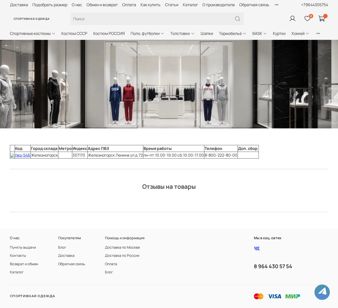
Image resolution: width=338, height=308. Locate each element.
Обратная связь (254, 4)
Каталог (190, 4)
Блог (62, 247)
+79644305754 (314, 4)
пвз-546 (22, 155)
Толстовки (180, 33)
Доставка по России (122, 255)
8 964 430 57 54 (273, 266)
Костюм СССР (74, 33)
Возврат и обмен (24, 263)
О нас (77, 4)
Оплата (129, 4)
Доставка (19, 4)
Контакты (18, 255)
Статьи (171, 4)
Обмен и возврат (102, 4)
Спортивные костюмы (30, 33)
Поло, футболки (145, 33)
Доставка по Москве (122, 247)
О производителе (218, 4)
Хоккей (298, 33)
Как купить (151, 4)
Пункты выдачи (23, 247)
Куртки (279, 33)
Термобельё (230, 33)
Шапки (207, 33)
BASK (257, 33)
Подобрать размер (49, 4)
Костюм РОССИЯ (109, 33)
